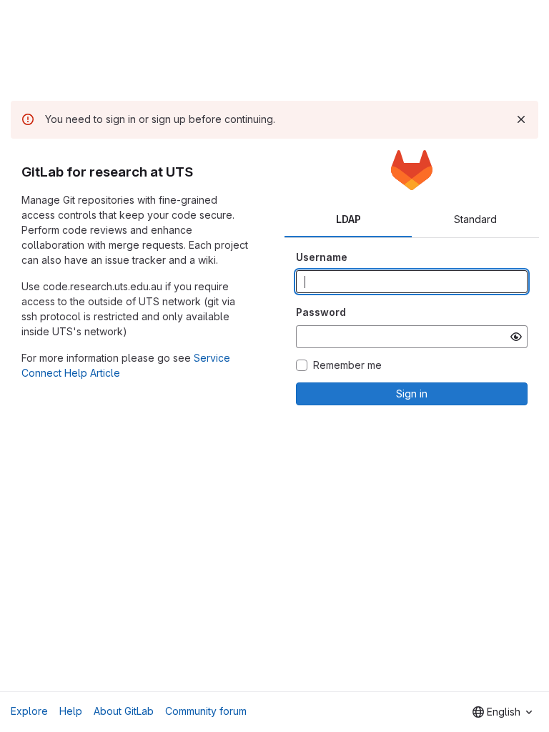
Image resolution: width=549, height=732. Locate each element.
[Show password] (516, 336)
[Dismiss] (521, 119)
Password (321, 312)
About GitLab (124, 711)
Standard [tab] (475, 219)
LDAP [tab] (348, 219)
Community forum (206, 711)
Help (70, 711)
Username (321, 257)
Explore (29, 711)
